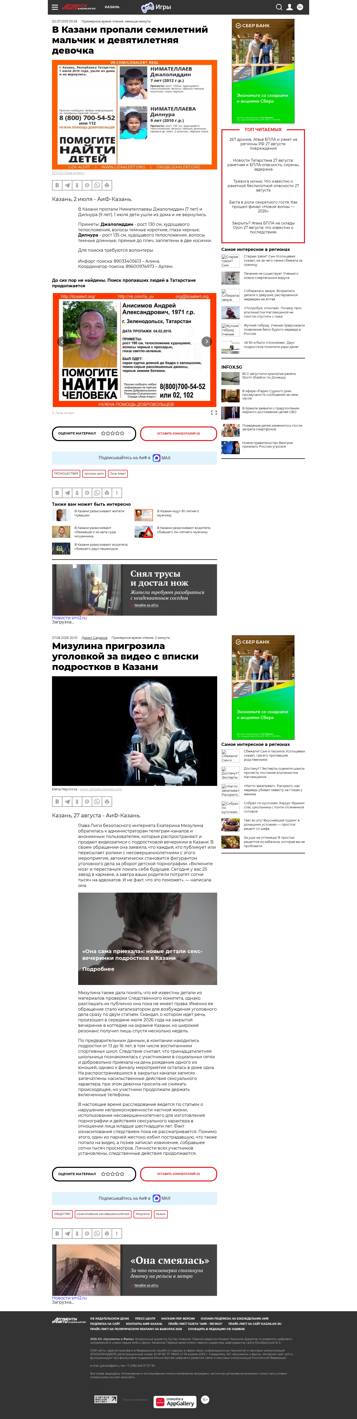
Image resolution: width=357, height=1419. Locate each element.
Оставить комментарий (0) (178, 433)
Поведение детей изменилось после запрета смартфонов (272, 427)
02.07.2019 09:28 (64, 21)
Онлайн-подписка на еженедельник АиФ (235, 1318)
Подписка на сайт (105, 1324)
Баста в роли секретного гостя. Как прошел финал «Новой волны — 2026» (263, 206)
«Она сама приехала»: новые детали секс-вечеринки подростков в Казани (142, 954)
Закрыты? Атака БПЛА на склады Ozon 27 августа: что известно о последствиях (263, 227)
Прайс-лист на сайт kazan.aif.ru (254, 1324)
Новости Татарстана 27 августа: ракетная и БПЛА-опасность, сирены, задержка (263, 165)
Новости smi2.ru (69, 617)
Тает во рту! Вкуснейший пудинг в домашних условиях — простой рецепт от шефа (272, 824)
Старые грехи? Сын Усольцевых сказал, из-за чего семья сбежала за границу (273, 260)
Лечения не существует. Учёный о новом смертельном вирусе (271, 276)
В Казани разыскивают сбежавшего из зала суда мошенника (95, 532)
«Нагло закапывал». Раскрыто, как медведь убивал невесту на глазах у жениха (273, 790)
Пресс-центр (145, 1318)
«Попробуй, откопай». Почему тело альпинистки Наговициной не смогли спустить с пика (273, 312)
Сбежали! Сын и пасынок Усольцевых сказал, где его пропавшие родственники (274, 755)
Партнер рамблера (135, 1399)
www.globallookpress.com (101, 789)
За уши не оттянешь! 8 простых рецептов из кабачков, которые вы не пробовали (274, 842)
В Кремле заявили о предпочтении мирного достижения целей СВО (270, 410)
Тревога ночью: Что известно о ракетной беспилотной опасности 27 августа (263, 186)
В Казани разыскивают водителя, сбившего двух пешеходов (101, 547)
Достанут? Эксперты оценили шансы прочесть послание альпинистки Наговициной (274, 773)
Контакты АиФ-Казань (144, 1324)
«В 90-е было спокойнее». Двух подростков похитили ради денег (271, 345)
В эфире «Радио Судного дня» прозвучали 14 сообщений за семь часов (270, 394)
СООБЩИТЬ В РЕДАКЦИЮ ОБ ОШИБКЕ (216, 1329)
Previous (62, 342)
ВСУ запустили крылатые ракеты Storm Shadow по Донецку (269, 375)
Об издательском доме (109, 1318)
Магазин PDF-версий (178, 1318)
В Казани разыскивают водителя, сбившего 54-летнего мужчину (184, 530)
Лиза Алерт (64, 413)
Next (206, 342)
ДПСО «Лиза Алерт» (68, 173)
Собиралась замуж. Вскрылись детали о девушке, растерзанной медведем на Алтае (271, 295)
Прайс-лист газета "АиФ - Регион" (195, 1324)
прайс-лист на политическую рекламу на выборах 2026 (136, 1329)
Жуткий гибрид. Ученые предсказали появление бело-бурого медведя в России (274, 329)
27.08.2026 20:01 (64, 638)
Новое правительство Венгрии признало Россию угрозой (267, 444)
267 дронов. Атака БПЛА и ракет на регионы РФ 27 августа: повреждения (263, 144)
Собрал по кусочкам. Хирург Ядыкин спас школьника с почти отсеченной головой (274, 807)
